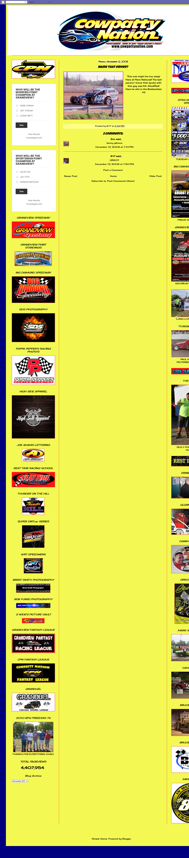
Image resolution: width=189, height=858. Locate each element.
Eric (113, 139)
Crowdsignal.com (34, 137)
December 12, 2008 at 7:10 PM (114, 147)
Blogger (126, 838)
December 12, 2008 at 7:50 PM (114, 164)
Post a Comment (113, 170)
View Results (34, 134)
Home (113, 176)
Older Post (155, 176)
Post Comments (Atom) (121, 181)
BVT (113, 156)
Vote (21, 125)
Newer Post (70, 176)
